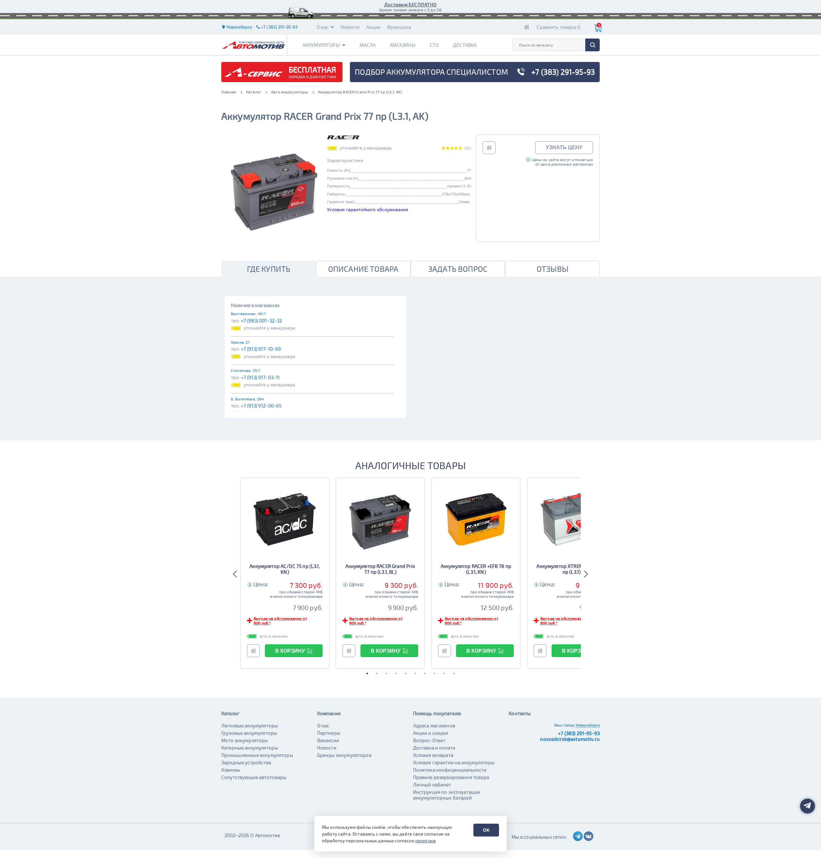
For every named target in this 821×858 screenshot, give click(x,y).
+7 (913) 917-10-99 (261, 349)
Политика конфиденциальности (450, 770)
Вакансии (328, 740)
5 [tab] (405, 673)
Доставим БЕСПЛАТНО (410, 4)
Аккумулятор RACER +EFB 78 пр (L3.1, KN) (476, 569)
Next (585, 573)
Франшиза (399, 27)
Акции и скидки (431, 733)
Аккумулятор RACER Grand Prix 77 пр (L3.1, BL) (380, 569)
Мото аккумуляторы (244, 740)
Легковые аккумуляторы (249, 725)
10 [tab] (454, 673)
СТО (434, 45)
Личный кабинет (432, 784)
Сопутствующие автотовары (254, 777)
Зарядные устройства (246, 762)
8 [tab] (434, 673)
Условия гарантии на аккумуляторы (454, 762)
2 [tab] (377, 673)
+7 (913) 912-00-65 (261, 405)
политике (425, 840)
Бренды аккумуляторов (344, 755)
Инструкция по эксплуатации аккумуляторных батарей (446, 795)
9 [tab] (444, 673)
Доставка (465, 45)
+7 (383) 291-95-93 (579, 733)
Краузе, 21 (240, 342)
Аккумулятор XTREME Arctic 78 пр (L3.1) (571, 569)
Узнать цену (564, 147)
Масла (368, 45)
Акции (373, 27)
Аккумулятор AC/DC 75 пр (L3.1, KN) (285, 569)
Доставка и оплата (434, 748)
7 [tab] (425, 673)
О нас (323, 27)
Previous (235, 573)
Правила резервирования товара (451, 777)
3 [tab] (386, 673)
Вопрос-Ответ (429, 740)
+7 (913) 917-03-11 (260, 377)
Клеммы (230, 770)
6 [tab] (415, 673)
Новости (350, 27)
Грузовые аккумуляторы (249, 733)
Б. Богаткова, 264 (247, 399)
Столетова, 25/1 (245, 370)
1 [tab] (367, 673)
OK (486, 830)
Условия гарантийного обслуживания (367, 209)
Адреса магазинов (434, 725)
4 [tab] (396, 673)
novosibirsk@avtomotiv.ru (570, 739)
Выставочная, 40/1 (248, 313)
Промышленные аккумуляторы (257, 755)
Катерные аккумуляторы (249, 748)
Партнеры (328, 733)
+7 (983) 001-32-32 (261, 320)
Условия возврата (433, 755)
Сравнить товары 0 (558, 27)
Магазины (403, 45)
